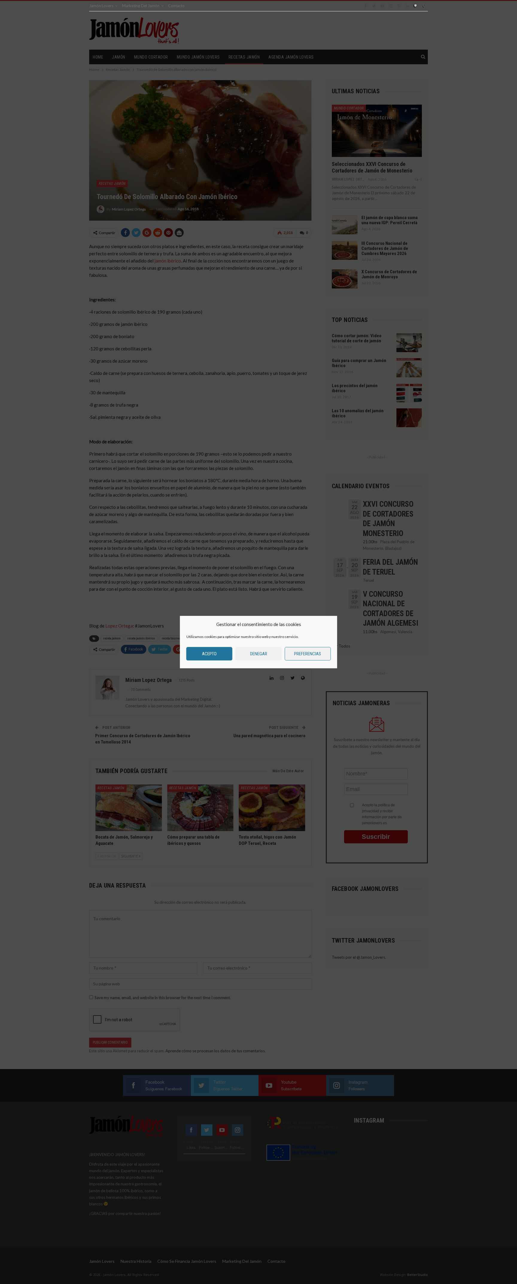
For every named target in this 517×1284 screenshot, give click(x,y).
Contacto (176, 5)
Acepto (209, 653)
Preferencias (307, 653)
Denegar (258, 653)
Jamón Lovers (101, 5)
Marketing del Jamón (140, 5)
